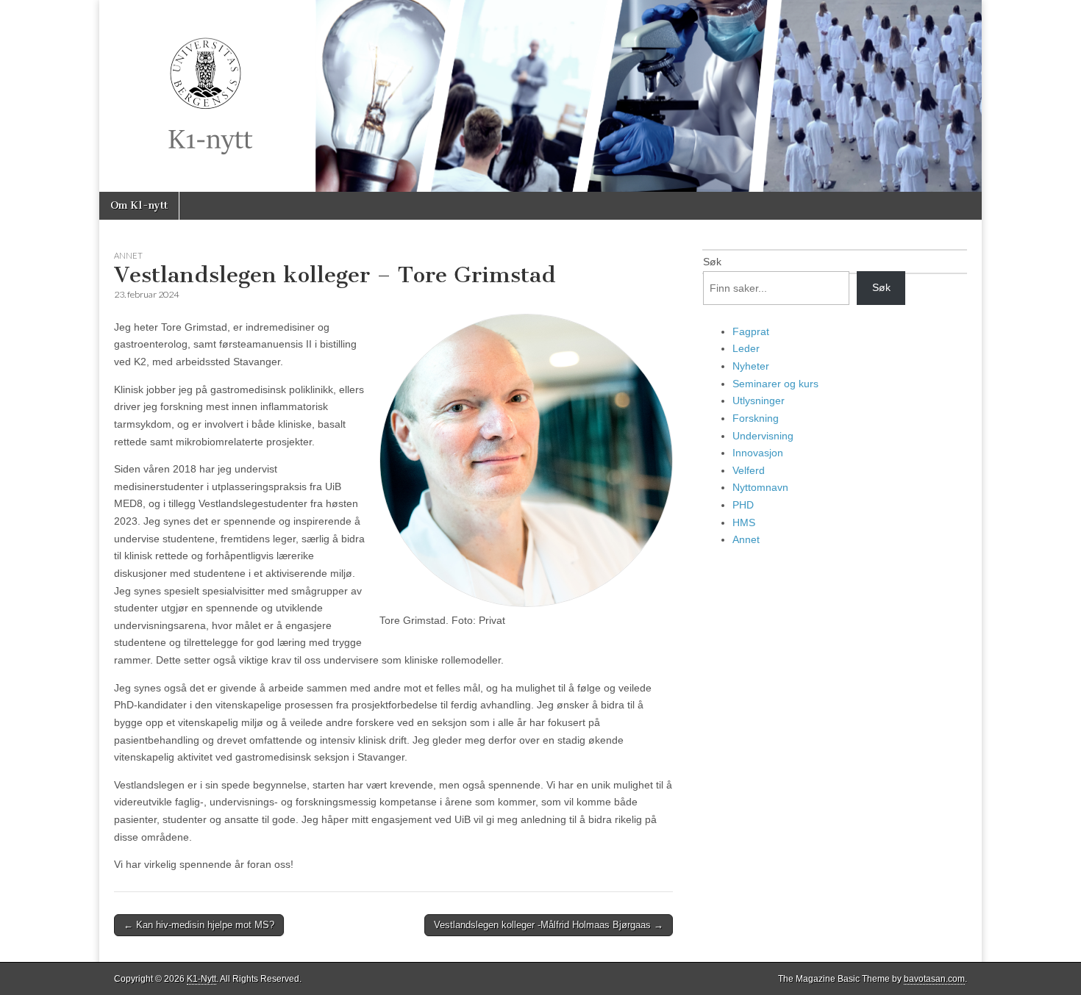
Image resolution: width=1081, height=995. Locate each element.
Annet (128, 255)
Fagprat (750, 331)
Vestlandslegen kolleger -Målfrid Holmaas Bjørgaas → (548, 924)
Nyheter (750, 366)
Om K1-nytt (139, 205)
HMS (743, 522)
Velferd (748, 470)
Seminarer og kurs (775, 383)
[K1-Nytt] (540, 96)
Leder (746, 348)
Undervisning (762, 436)
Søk (712, 261)
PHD (743, 505)
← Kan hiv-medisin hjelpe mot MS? (199, 924)
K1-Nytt (201, 979)
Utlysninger (758, 400)
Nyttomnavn (760, 487)
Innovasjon (757, 453)
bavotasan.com (934, 979)
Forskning (755, 418)
